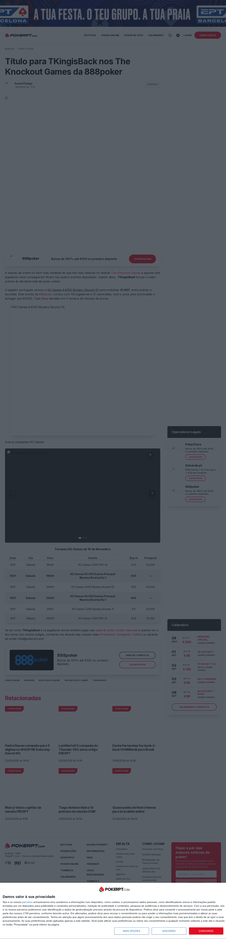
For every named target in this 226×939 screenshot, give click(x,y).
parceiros (27, 902)
